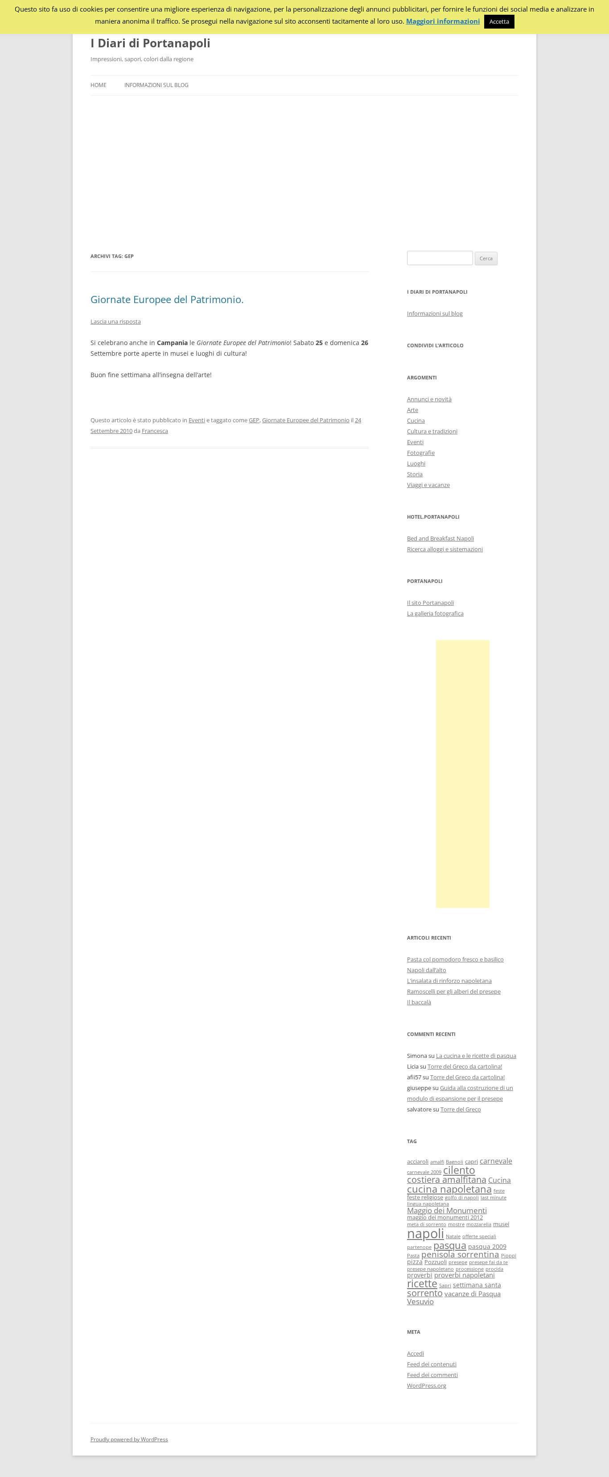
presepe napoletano (430, 1269)
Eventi (197, 420)
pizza (415, 1261)
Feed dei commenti (432, 1375)
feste (499, 1191)
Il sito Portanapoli (430, 603)
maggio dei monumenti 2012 (445, 1217)
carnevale (496, 1161)
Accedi (415, 1353)
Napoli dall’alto (426, 970)
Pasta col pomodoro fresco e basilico (455, 959)
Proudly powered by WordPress (129, 1439)
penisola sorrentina (460, 1254)
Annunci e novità (429, 399)
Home (99, 85)
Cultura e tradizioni (432, 431)
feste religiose (425, 1197)
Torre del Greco (460, 1109)
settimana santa (477, 1285)
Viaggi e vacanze (428, 485)
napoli (425, 1233)
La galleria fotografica (435, 613)
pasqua (449, 1245)
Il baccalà (419, 1002)
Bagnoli (454, 1162)
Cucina (416, 420)
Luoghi (416, 463)
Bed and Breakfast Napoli (440, 538)
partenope (419, 1247)
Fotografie (421, 453)
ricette (422, 1283)
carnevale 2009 (424, 1172)
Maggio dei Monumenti (447, 1210)
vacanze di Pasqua (472, 1293)
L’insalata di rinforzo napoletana (449, 981)
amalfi (437, 1162)
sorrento (425, 1293)
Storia (415, 474)
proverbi (419, 1275)
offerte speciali (479, 1236)
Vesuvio (420, 1301)
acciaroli (417, 1161)
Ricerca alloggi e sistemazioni (445, 549)
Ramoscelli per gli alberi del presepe (454, 991)
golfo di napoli (462, 1197)
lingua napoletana (428, 1204)
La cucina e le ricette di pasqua (476, 1056)
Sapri (445, 1285)
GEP (254, 420)
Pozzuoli (435, 1262)
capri (471, 1161)
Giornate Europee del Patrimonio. (167, 299)
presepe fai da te (488, 1262)
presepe (458, 1262)
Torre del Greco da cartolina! (465, 1066)
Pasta (413, 1255)
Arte (412, 410)
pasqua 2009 (487, 1246)
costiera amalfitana (446, 1179)
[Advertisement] (304, 173)
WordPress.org (426, 1385)
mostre (456, 1224)
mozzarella (478, 1224)
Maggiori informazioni (443, 21)
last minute (493, 1197)
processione (470, 1269)
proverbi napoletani (464, 1274)
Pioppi (508, 1255)
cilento (459, 1170)
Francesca (155, 431)
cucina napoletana (449, 1188)
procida (494, 1269)
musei (501, 1224)
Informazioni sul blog (156, 85)
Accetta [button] (499, 21)
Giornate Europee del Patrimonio (306, 420)
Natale (453, 1236)
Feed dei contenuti (432, 1364)
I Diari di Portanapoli (150, 43)
